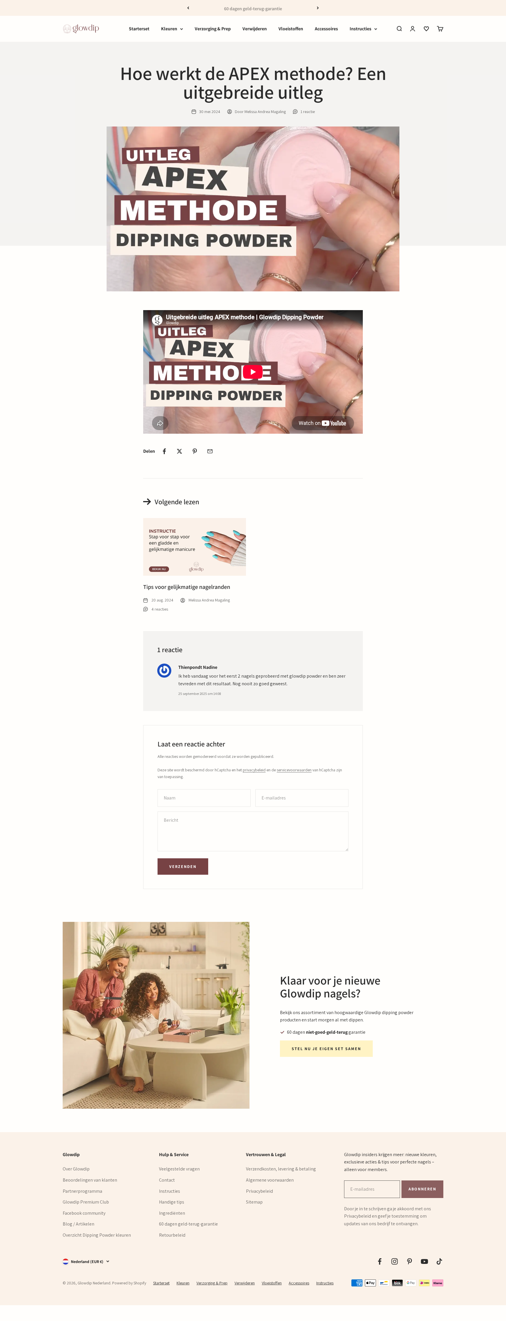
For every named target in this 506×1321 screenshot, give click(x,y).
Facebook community (84, 1213)
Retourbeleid (172, 1235)
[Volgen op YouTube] (424, 1261)
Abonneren (422, 1189)
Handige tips (171, 1202)
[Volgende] (318, 8)
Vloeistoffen (290, 28)
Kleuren (169, 28)
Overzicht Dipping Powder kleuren (97, 1235)
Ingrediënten (172, 1213)
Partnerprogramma (82, 1191)
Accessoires (326, 28)
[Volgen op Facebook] (380, 1261)
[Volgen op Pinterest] (409, 1261)
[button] (426, 28)
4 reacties (159, 609)
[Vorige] (188, 8)
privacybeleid (254, 770)
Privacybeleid (259, 1191)
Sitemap (254, 1202)
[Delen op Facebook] (164, 451)
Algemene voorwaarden (270, 1180)
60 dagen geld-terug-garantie (188, 1224)
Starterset (139, 28)
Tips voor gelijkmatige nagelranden (186, 587)
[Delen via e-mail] (210, 451)
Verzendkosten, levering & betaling (281, 1169)
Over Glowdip (76, 1169)
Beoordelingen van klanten (90, 1180)
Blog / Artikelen (78, 1224)
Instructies (360, 28)
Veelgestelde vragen (179, 1169)
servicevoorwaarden (294, 770)
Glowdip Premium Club (86, 1202)
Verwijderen (254, 28)
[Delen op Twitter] (179, 451)
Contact (167, 1180)
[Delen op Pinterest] (195, 451)
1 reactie (307, 111)
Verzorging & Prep (213, 28)
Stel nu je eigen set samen (326, 1048)
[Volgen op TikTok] (439, 1261)
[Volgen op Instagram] (395, 1261)
